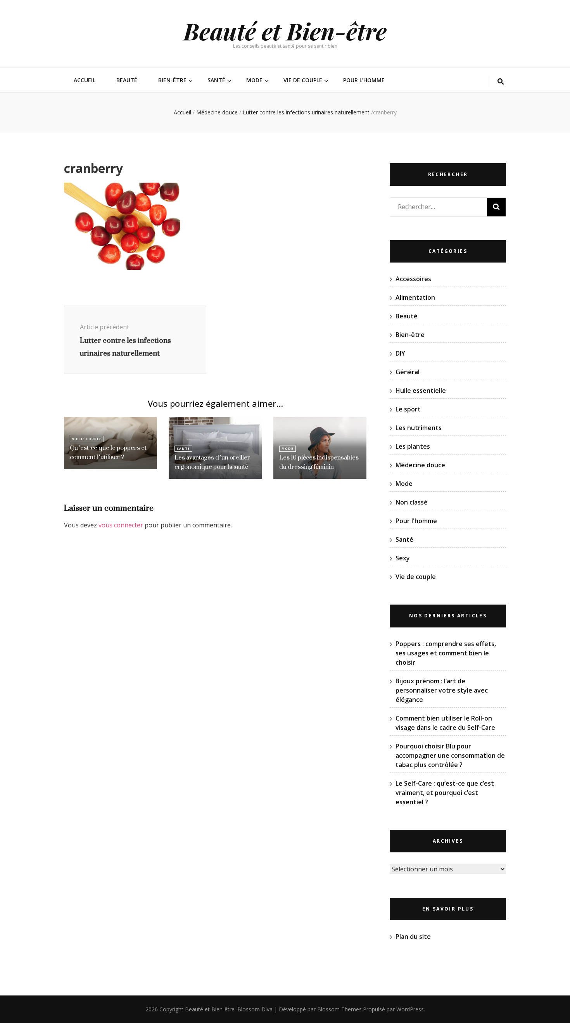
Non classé (412, 502)
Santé (216, 80)
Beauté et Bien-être (285, 30)
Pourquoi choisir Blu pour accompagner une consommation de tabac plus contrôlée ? (450, 755)
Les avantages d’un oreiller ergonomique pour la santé (212, 462)
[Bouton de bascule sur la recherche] (500, 81)
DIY (400, 353)
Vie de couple (302, 80)
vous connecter (120, 525)
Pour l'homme (416, 521)
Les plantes (413, 446)
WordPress (410, 1009)
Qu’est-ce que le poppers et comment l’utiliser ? (108, 452)
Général (408, 372)
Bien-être (172, 80)
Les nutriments (419, 427)
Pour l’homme (364, 80)
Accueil (84, 80)
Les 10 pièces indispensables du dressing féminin (319, 462)
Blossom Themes (339, 1009)
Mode (254, 80)
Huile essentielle (421, 390)
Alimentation (415, 297)
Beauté (126, 80)
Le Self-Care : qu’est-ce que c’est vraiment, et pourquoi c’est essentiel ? (445, 792)
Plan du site (413, 936)
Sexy (403, 558)
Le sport (408, 409)
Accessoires (413, 279)
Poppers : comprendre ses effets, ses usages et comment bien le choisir (446, 653)
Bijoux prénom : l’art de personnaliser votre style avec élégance (442, 690)
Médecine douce (217, 112)
